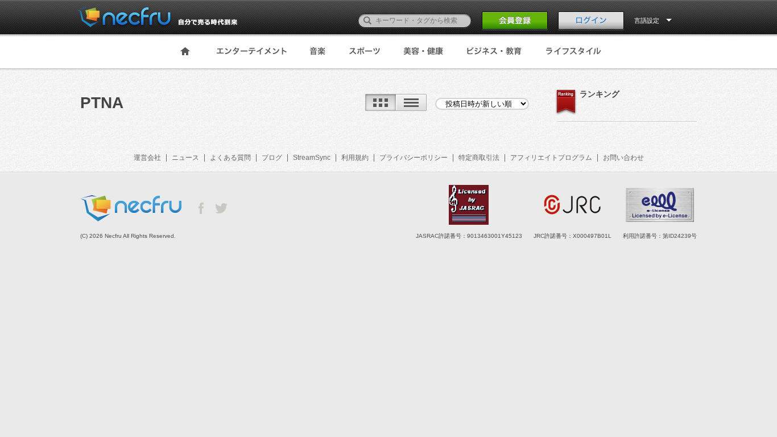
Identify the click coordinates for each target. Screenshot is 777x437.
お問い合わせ (623, 158)
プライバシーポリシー (413, 158)
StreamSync (311, 158)
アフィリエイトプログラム (551, 158)
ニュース (185, 158)
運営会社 (147, 158)
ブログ (272, 158)
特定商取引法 (478, 158)
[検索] (367, 20)
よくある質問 (230, 158)
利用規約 (355, 158)
